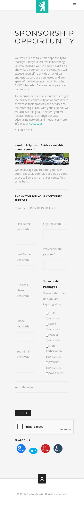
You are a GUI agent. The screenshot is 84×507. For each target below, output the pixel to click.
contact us (36, 123)
